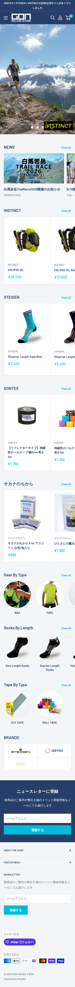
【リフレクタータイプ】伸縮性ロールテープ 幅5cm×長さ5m (26, 452)
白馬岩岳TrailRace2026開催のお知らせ (32, 189)
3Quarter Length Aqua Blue (25, 356)
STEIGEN (13, 351)
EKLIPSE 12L (16, 270)
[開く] (53, 18)
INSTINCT (13, 264)
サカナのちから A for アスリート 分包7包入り (26, 545)
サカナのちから (16, 537)
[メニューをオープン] (6, 17)
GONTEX (12, 442)
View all (66, 147)
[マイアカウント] (60, 18)
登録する (37, 830)
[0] (68, 17)
